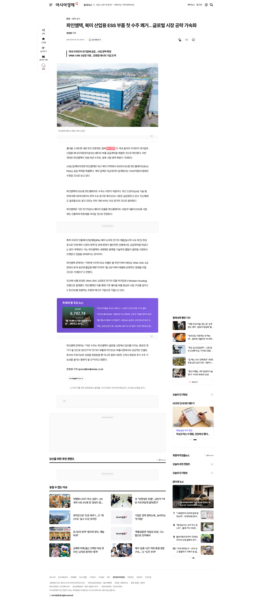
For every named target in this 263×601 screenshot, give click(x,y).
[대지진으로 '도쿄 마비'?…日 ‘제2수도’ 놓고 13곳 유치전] (59, 524)
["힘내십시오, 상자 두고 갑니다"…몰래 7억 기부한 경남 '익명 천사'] (207, 530)
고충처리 (139, 577)
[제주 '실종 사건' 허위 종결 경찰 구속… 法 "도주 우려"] (121, 556)
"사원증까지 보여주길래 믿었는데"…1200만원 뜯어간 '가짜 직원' (187, 516)
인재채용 (73, 577)
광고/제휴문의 (63, 577)
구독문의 (92, 577)
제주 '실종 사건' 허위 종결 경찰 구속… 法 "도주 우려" (149, 550)
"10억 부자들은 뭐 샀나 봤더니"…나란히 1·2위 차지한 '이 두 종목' (121, 308)
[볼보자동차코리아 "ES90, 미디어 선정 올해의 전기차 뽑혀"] (207, 542)
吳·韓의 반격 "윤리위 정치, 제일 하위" (88, 533)
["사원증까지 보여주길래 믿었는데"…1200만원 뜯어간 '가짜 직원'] (207, 519)
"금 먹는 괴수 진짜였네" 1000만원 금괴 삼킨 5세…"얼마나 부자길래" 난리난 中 (201, 361)
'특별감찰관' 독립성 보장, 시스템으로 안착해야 (149, 533)
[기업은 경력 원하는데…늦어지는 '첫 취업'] (121, 524)
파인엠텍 (111, 148)
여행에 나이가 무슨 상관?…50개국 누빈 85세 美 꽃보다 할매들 (88, 501)
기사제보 (101, 577)
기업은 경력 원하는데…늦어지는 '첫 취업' (150, 517)
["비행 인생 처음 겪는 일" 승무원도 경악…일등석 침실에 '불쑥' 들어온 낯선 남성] (179, 329)
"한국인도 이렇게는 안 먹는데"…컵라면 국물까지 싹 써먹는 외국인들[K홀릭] (200, 338)
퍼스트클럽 (83, 577)
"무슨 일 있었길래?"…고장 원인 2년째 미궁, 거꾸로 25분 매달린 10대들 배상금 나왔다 (200, 349)
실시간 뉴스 (88, 5)
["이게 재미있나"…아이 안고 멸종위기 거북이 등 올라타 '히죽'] (207, 554)
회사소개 (52, 577)
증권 (68, 19)
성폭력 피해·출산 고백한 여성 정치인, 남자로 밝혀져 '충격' (88, 550)
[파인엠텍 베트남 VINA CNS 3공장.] (107, 95)
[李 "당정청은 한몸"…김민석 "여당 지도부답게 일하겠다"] (121, 507)
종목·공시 (76, 19)
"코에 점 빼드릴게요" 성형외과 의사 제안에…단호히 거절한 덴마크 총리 (124, 314)
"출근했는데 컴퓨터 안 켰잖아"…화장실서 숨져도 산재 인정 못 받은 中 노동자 (125, 320)
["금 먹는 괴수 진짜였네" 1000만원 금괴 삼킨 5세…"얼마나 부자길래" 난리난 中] (179, 365)
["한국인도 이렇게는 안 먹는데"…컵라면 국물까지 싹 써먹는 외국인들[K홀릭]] (179, 341)
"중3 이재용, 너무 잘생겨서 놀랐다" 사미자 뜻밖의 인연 (200, 373)
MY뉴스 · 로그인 (195, 4)
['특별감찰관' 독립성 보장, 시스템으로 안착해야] (121, 540)
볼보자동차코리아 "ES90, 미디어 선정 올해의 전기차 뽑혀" (187, 540)
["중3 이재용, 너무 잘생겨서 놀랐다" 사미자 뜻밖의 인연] (179, 377)
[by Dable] (161, 459)
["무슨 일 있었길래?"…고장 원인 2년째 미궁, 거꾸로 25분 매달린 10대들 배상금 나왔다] (179, 353)
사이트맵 (148, 577)
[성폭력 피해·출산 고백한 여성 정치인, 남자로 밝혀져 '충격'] (59, 556)
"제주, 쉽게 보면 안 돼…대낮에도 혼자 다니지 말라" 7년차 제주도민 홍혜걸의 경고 (125, 326)
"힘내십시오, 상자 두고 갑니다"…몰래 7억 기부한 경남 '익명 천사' (187, 528)
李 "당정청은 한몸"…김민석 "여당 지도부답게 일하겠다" (150, 500)
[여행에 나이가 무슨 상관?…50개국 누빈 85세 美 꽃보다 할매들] (59, 507)
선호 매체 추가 (96, 40)
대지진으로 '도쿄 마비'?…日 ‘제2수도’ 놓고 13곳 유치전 (88, 517)
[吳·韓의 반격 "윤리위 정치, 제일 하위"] (59, 540)
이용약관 (130, 577)
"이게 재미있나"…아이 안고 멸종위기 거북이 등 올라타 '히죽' (187, 551)
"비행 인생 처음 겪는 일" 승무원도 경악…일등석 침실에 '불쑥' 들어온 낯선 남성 (200, 326)
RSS (108, 577)
